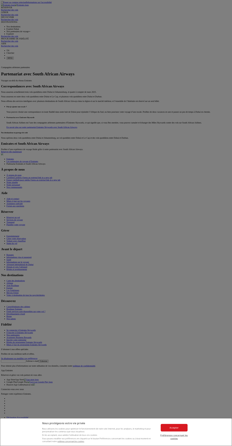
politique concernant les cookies (70, 441)
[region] (116, 432)
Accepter (174, 427)
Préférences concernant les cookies (174, 437)
